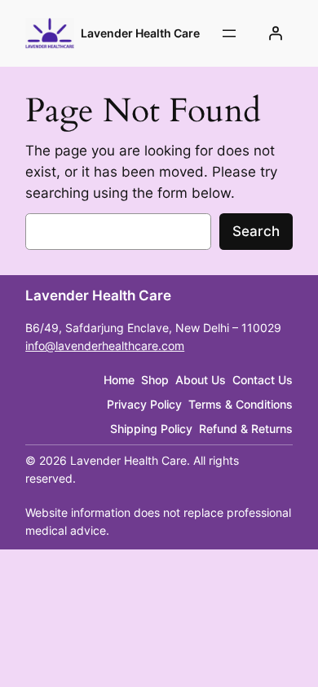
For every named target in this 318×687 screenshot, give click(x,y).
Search (256, 231)
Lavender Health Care (140, 33)
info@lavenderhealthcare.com (104, 345)
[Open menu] (229, 33)
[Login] (275, 33)
